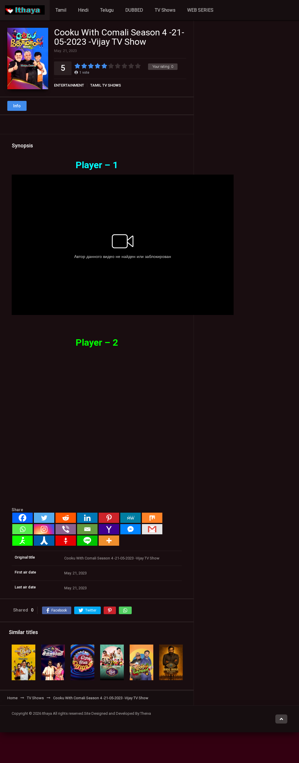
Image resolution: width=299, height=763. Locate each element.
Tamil (60, 10)
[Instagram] (44, 529)
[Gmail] (152, 529)
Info (17, 106)
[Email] (87, 529)
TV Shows (165, 10)
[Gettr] (65, 540)
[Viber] (65, 529)
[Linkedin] (87, 518)
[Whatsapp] (22, 529)
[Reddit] (65, 518)
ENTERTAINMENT (69, 85)
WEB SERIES (200, 10)
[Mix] (152, 518)
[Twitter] (44, 518)
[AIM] (22, 540)
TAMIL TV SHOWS (105, 85)
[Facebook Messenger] (130, 529)
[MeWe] (130, 518)
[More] (109, 540)
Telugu (107, 10)
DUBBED (134, 10)
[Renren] (44, 540)
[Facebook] (22, 518)
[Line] (87, 540)
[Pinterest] (109, 518)
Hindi (83, 10)
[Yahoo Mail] (109, 529)
